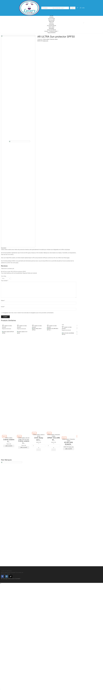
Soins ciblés (51, 27)
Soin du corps (51, 20)
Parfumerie (51, 24)
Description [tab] (3, 248)
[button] (38, 449)
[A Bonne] (51, 514)
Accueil (51, 15)
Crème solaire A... (23, 442)
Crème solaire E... (8, 441)
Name (3, 300)
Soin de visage (51, 18)
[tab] (38, 248)
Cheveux (51, 22)
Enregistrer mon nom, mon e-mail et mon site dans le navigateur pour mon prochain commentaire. (28, 312)
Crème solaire (46, 39)
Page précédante (51, 32)
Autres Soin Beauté (51, 29)
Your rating (3, 276)
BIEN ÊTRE (51, 21)
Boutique (51, 17)
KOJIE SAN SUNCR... (68, 443)
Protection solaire (53, 31)
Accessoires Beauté (51, 25)
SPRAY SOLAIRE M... (53, 439)
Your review (4, 280)
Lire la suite (8, 445)
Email (3, 306)
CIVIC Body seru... (38, 439)
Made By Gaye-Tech (26, 578)
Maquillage (51, 28)
